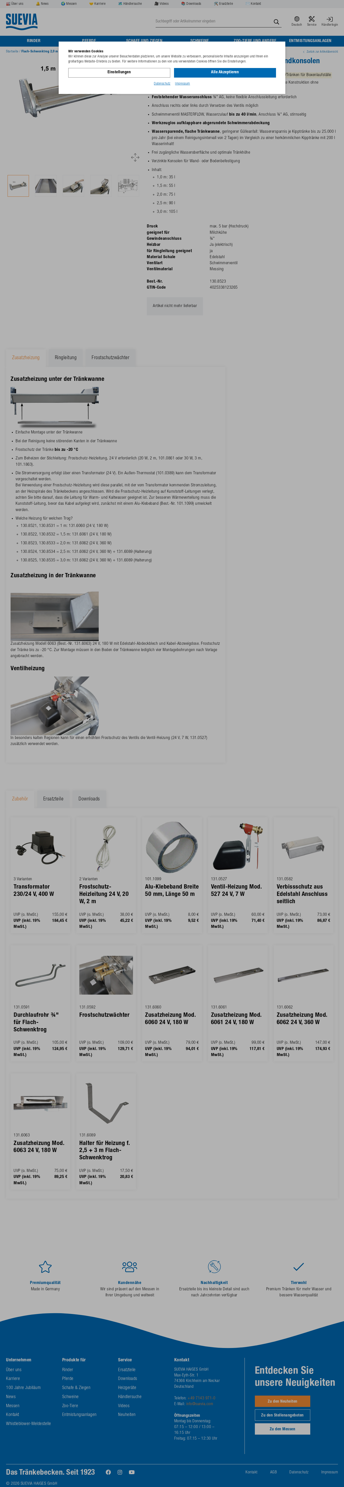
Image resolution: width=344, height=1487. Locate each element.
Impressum (182, 84)
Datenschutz (162, 84)
